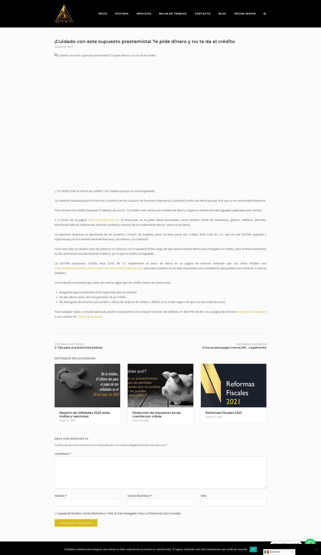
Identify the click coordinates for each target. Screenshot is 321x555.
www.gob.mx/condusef (251, 311)
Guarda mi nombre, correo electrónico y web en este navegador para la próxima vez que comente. (119, 513)
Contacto (202, 13)
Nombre (61, 495)
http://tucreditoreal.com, (104, 220)
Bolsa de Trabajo (173, 13)
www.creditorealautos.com (125, 268)
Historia (122, 13)
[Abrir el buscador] (264, 14)
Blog (222, 13)
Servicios (144, 13)
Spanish (275, 551)
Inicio (102, 13)
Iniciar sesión (245, 13)
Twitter (82, 316)
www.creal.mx (96, 268)
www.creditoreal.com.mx (70, 268)
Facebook (96, 316)
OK (253, 549)
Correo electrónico (140, 495)
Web (203, 495)
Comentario (63, 453)
